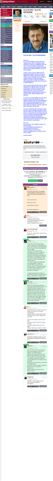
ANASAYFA (3, 7)
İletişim (4, 97)
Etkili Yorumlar (5, 55)
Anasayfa (4, 19)
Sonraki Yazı (43, 21)
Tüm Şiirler (4, 47)
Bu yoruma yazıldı (33, 212)
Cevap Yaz (43, 212)
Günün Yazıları (5, 69)
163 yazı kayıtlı (18, 20)
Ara (3, 21)
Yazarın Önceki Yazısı (29, 152)
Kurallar (4, 92)
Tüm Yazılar (5, 65)
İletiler (3, 32)
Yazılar (3, 28)
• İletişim (10, 105)
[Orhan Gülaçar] (51, 43)
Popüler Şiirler (5, 57)
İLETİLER (40, 7)
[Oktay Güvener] (51, 41)
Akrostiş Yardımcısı (6, 82)
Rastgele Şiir (5, 59)
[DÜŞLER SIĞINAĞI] (51, 46)
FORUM (30, 7)
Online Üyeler (5, 86)
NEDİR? (35, 7)
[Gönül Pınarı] (38, 142)
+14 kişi (41, 142)
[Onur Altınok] (36, 142)
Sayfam (4, 42)
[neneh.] (26, 142)
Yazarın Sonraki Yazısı (41, 152)
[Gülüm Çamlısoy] (25, 142)
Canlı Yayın (4, 90)
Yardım (3, 95)
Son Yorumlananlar (6, 61)
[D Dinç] (28, 142)
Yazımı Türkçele (5, 78)
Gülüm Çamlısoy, (32, 188)
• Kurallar (3, 105)
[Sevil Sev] (30, 142)
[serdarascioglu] (32, 142)
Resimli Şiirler (5, 53)
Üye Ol (40, 180)
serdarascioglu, (30, 377)
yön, (29, 215)
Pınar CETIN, (32, 282)
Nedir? (3, 40)
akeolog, (31, 240)
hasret (42, 99)
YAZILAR (13, 7)
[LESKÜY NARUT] (34, 142)
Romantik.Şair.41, (33, 335)
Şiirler (3, 24)
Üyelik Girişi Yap (32, 180)
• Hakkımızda (4, 104)
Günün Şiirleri (5, 51)
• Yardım (6, 105)
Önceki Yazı (27, 21)
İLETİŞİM (50, 7)
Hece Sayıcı (4, 80)
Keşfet (3, 30)
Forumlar (4, 34)
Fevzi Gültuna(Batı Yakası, (32, 230)
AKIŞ (25, 7)
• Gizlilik (9, 104)
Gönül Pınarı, (31, 346)
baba (43, 77)
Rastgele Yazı (5, 72)
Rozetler (4, 88)
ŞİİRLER (8, 7)
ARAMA (45, 7)
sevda (26, 97)
